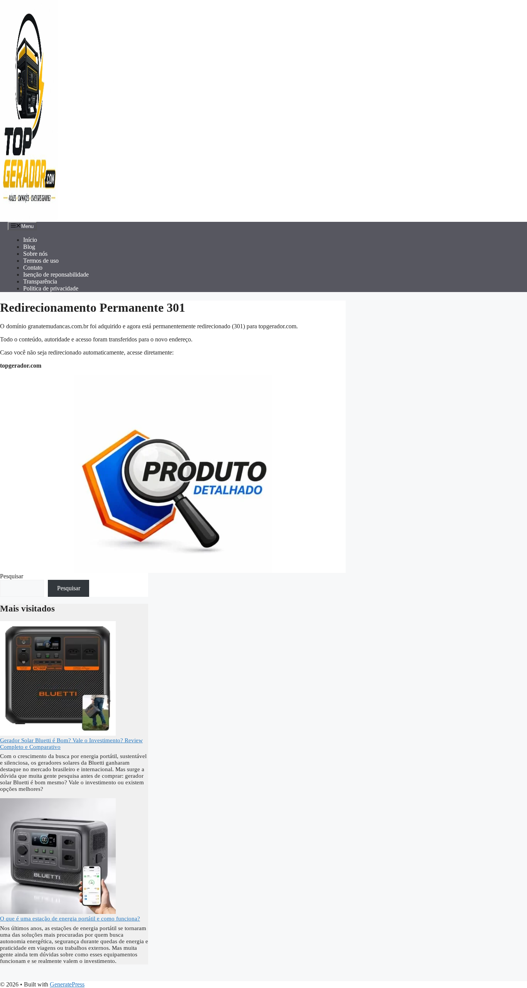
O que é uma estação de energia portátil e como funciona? (70, 918)
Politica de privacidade (50, 288)
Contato (32, 267)
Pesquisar (11, 576)
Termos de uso (41, 260)
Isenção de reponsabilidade (56, 274)
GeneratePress (67, 984)
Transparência (40, 281)
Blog (29, 246)
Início (30, 239)
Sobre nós (35, 253)
